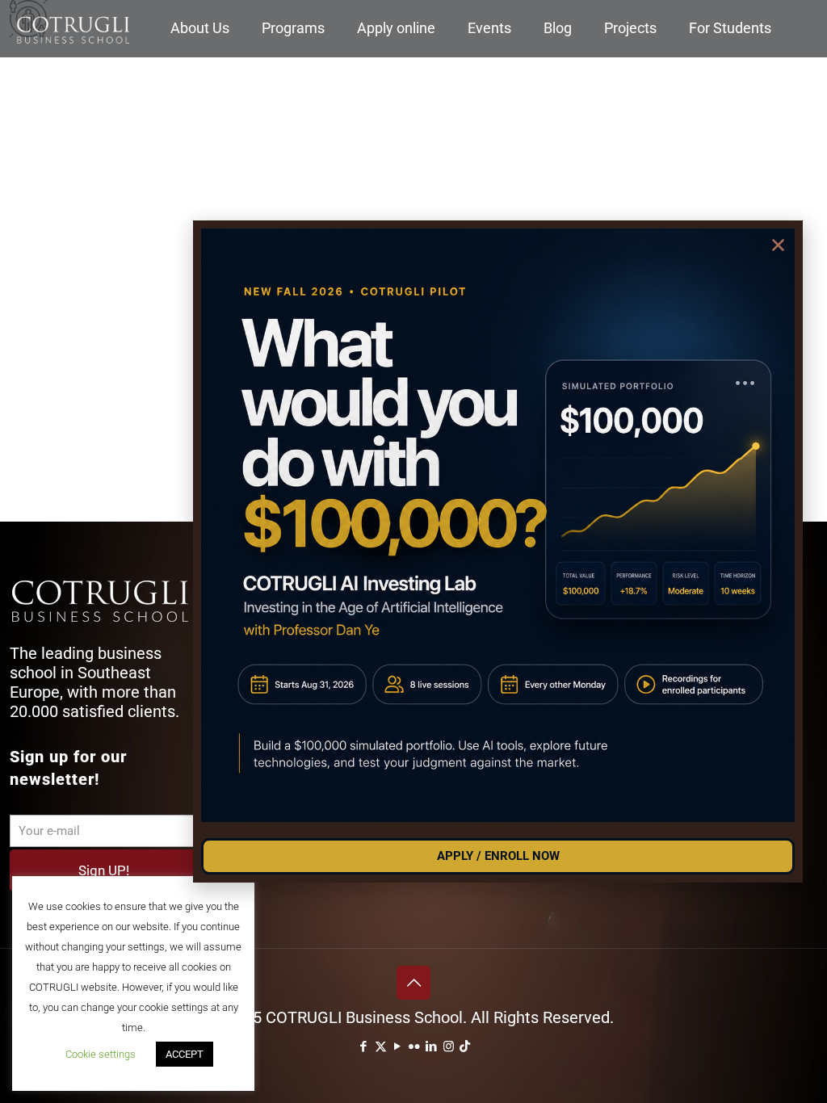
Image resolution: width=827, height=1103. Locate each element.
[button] (778, 245)
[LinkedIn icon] (432, 1046)
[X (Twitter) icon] (381, 1046)
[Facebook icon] (364, 1046)
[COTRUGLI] (73, 28)
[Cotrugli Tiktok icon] (465, 1046)
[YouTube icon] (398, 1046)
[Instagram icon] (449, 1046)
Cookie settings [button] (100, 1054)
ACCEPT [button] (185, 1054)
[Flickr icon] (415, 1046)
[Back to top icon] (413, 983)
